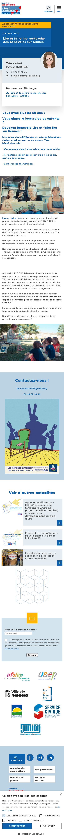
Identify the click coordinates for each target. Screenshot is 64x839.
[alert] (32, 815)
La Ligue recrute (40, 779)
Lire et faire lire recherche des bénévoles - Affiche (26, 94)
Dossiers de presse (17, 779)
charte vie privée (12, 649)
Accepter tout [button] (17, 826)
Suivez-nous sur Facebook (30, 757)
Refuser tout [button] (47, 826)
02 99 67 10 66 (19, 72)
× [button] (60, 794)
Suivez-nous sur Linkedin (50, 757)
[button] (32, 833)
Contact (16, 760)
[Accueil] (12, 9)
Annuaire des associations (17, 770)
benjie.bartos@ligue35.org (25, 75)
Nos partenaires (44, 769)
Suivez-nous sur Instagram (40, 757)
